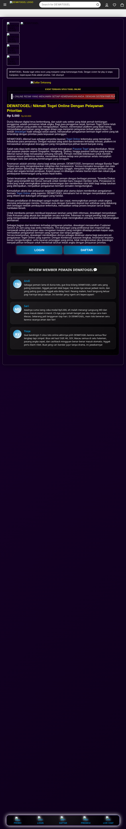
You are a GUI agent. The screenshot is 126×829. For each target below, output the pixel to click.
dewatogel (20, 131)
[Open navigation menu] (5, 4)
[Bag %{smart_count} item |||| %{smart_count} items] (122, 4)
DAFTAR (87, 250)
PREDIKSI (86, 823)
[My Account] (107, 4)
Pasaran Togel (81, 149)
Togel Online (73, 139)
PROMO (17, 823)
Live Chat (108, 823)
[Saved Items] (114, 4)
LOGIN (39, 250)
